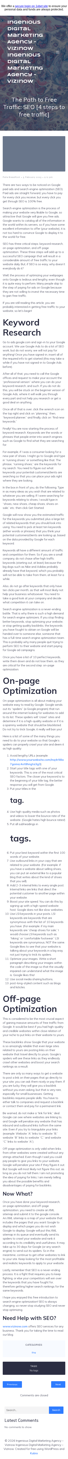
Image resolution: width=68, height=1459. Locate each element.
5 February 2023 (32, 177)
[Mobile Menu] (58, 52)
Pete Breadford (11, 177)
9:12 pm (48, 177)
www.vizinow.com (15, 1326)
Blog (34, 1352)
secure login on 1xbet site (31, 6)
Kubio (34, 1453)
